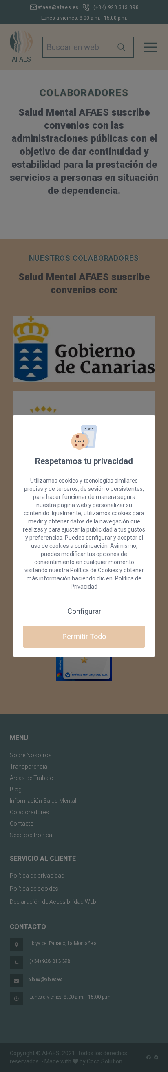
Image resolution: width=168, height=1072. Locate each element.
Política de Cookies (94, 570)
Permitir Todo (84, 636)
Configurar (84, 611)
